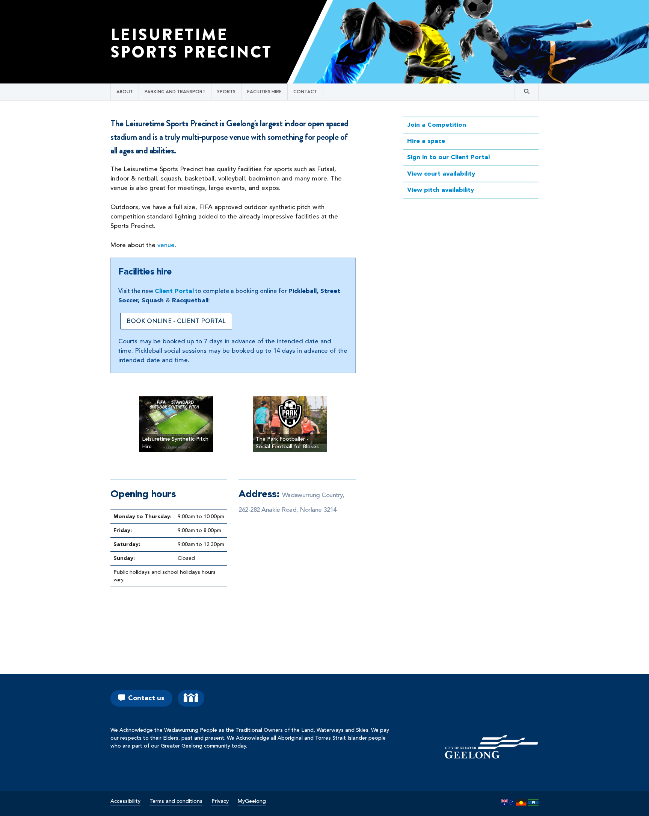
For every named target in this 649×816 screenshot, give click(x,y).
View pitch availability (440, 190)
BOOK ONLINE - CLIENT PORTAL (176, 320)
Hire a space (426, 141)
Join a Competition (436, 125)
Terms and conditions (175, 801)
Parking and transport (175, 91)
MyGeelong (252, 801)
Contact (305, 91)
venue (166, 245)
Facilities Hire (264, 91)
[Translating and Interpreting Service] (191, 698)
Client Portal (174, 291)
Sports (226, 91)
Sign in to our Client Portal (448, 157)
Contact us (146, 698)
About (124, 91)
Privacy (220, 801)
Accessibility (125, 801)
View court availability (441, 174)
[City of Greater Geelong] (491, 746)
